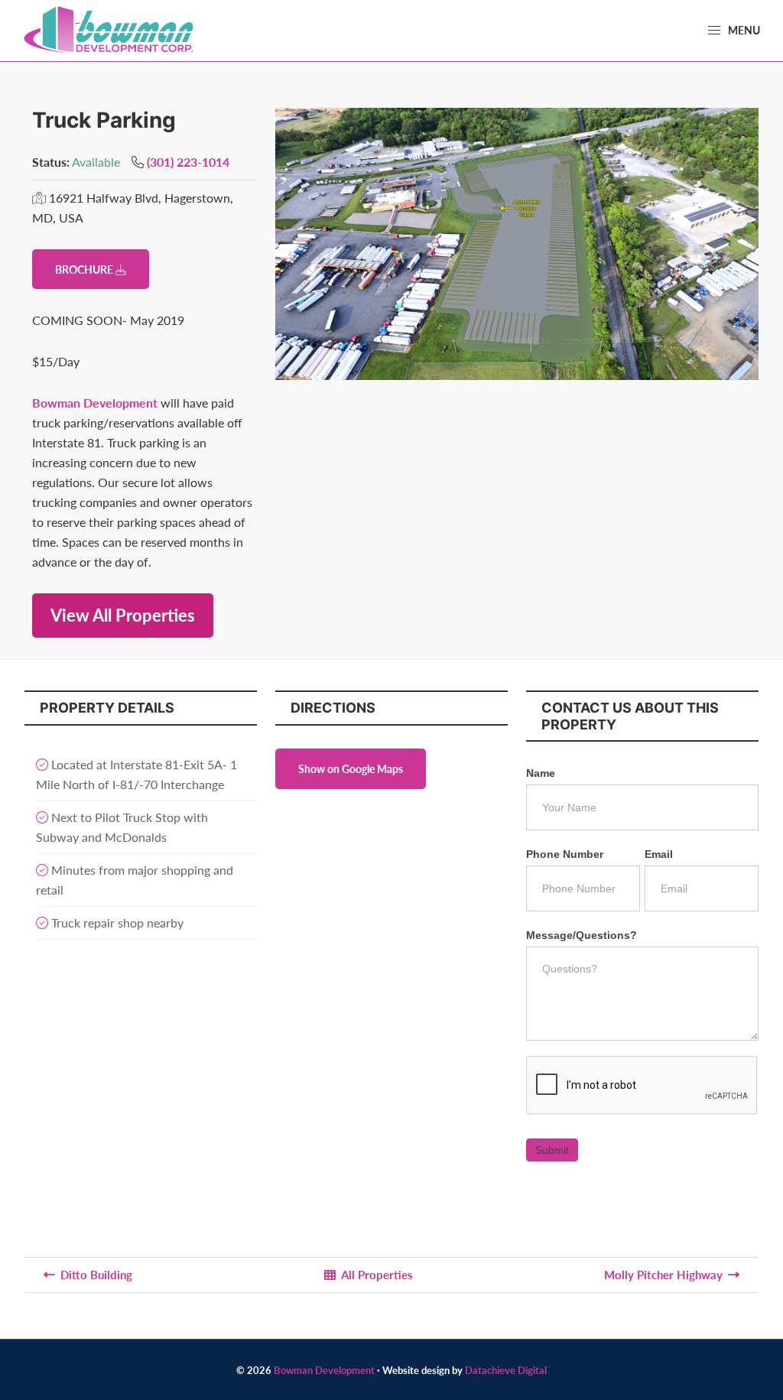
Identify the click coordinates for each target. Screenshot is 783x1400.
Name (540, 773)
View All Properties (122, 615)
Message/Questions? (581, 935)
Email (659, 854)
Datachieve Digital (506, 1370)
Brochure (85, 269)
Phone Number (564, 854)
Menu (743, 29)
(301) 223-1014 (188, 162)
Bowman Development (95, 402)
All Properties (377, 1274)
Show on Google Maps (350, 768)
